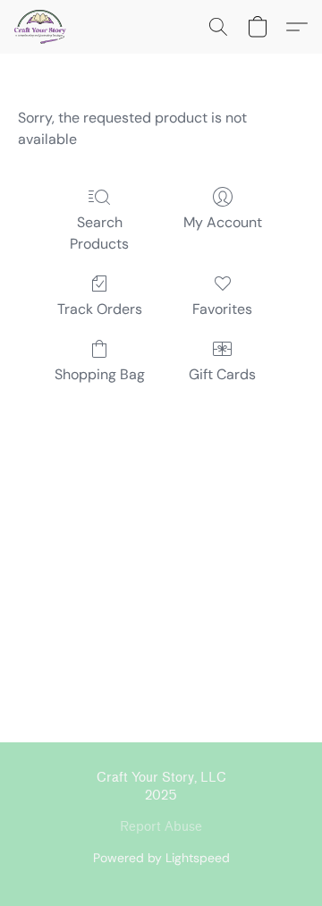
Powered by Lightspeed (161, 858)
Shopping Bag (100, 374)
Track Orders (99, 309)
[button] (41, 27)
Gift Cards (222, 374)
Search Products (99, 233)
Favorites (222, 309)
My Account (222, 222)
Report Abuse (161, 826)
